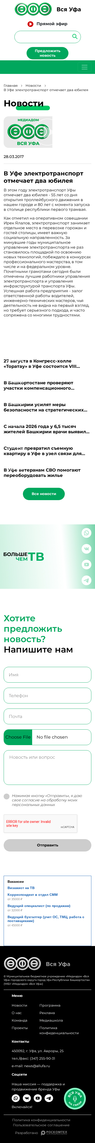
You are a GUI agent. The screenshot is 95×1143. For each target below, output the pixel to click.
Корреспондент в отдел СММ (33, 895)
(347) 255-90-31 (42, 1058)
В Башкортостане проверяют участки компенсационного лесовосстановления (38, 388)
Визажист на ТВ (21, 888)
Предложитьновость (47, 53)
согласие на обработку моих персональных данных (44, 802)
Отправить (47, 845)
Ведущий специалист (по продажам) (39, 906)
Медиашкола (51, 1020)
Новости (33, 86)
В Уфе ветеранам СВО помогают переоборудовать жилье (42, 472)
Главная (11, 86)
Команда (19, 1020)
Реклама (47, 1013)
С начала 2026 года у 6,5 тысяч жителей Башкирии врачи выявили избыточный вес (46, 432)
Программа (49, 1005)
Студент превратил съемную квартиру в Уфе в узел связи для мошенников (43, 454)
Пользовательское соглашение (41, 1125)
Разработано (28, 1133)
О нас (17, 1013)
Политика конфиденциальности (59, 1030)
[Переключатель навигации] (84, 67)
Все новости (44, 493)
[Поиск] (73, 36)
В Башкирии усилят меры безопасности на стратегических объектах (44, 410)
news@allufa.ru (37, 1066)
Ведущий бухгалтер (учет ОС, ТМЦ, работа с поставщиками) (46, 919)
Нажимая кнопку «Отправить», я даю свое (47, 800)
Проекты (20, 1028)
